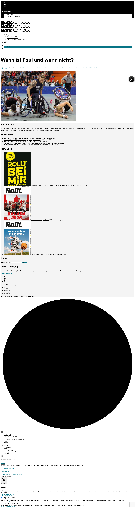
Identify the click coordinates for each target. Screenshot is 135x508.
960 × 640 (24, 67)
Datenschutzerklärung (7, 494)
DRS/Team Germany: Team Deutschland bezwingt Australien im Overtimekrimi (27, 144)
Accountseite (7, 292)
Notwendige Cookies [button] (7, 495)
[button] (4, 45)
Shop (5, 41)
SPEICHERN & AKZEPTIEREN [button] (9, 506)
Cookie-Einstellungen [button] (8, 468)
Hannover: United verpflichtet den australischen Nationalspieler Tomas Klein (26, 138)
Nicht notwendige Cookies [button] (8, 502)
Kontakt (6, 284)
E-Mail (37, 271)
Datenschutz (7, 290)
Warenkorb (7, 293)
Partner (6, 10)
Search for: (4, 262)
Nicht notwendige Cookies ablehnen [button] (11, 475)
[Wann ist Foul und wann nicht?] (38, 120)
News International (12, 38)
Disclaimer (7, 289)
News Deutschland (12, 36)
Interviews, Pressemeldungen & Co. (17, 39)
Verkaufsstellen (11, 14)
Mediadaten (7, 11)
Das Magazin (7, 35)
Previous (4, 68)
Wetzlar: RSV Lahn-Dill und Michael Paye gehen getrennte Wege (22, 140)
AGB (8, 17)
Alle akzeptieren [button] (5, 471)
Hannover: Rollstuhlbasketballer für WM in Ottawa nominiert (21, 141)
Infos (5, 13)
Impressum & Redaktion (14, 16)
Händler (6, 42)
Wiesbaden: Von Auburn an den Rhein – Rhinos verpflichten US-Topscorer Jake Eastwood (30, 143)
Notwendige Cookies (9, 497)
